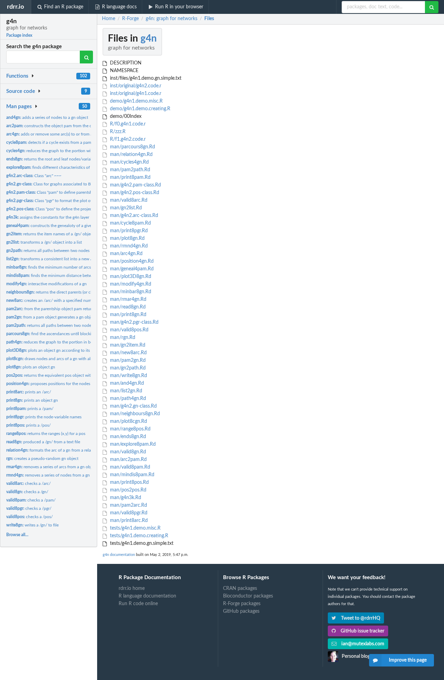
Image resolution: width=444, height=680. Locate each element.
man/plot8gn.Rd (127, 238)
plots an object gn (30, 367)
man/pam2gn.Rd (127, 360)
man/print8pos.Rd (129, 482)
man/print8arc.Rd (128, 520)
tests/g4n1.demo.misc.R (135, 528)
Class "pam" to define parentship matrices (59, 192)
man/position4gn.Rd (131, 261)
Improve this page (408, 660)
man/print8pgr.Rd (128, 230)
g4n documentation (119, 555)
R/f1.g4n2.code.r (127, 139)
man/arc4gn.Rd (126, 253)
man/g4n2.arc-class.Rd (133, 215)
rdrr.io (15, 7)
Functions (17, 76)
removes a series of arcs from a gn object (51, 467)
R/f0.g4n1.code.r (127, 124)
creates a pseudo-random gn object (42, 458)
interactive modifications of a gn (46, 284)
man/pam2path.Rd (129, 169)
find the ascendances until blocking (51, 334)
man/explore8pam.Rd (132, 444)
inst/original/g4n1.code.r (135, 93)
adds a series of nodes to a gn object (47, 117)
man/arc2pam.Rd (128, 459)
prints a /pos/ (28, 425)
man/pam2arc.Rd (128, 505)
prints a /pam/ (29, 409)
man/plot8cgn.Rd (128, 421)
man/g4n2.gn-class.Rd (133, 406)
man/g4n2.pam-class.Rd (135, 185)
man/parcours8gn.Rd (132, 147)
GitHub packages (241, 611)
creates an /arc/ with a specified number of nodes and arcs (68, 300)
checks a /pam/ (31, 500)
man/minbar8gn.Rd (130, 291)
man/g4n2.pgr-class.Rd (134, 322)
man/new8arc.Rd (128, 352)
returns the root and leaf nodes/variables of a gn (58, 159)
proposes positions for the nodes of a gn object (61, 384)
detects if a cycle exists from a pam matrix (55, 142)
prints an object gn (32, 400)
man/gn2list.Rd (125, 208)
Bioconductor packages (248, 596)
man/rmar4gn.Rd (127, 299)
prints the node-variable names (44, 417)
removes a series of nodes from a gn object (54, 475)
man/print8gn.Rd (127, 314)
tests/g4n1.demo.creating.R (138, 535)
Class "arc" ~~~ (33, 176)
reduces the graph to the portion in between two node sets (68, 342)
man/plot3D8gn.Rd (130, 276)
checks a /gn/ (27, 492)
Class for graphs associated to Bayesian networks (64, 184)
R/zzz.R (117, 131)
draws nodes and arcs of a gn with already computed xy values (72, 359)
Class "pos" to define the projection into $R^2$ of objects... (74, 209)
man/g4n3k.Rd (125, 497)
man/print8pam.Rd (130, 177)
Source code (20, 91)
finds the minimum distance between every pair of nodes (70, 275)
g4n (148, 38)
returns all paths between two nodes (47, 251)
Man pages (19, 106)
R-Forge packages (242, 603)
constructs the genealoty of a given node (55, 226)
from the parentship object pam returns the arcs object (64, 309)
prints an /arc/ (28, 392)
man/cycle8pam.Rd (130, 223)
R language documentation (147, 596)
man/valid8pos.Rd (128, 330)
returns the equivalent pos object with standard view (62, 375)
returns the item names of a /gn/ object (50, 234)
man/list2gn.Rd (125, 391)
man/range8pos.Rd (130, 429)
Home (108, 18)
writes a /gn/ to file (32, 525)
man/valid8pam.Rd (129, 467)
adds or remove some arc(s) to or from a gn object (58, 134)
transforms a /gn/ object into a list (44, 242)
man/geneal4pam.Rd (131, 269)
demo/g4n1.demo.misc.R (136, 101)
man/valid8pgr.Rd (128, 513)
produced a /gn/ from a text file (43, 442)
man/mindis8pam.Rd (131, 474)
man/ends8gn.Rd (127, 436)
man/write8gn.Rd (128, 375)
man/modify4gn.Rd (130, 284)
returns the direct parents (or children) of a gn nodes (68, 292)
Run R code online (138, 603)
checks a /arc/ (28, 483)
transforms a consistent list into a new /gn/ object (58, 259)
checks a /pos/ (29, 517)
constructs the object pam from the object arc (57, 126)
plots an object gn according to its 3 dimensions (60, 350)
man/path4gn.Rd (127, 398)
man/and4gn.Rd (126, 383)
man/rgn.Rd (122, 337)
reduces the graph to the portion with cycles (56, 151)
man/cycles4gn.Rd (129, 162)
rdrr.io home (132, 588)
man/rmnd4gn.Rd (128, 246)
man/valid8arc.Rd (128, 200)
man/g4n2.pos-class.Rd (134, 192)
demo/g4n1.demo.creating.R (139, 108)
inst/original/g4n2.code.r (135, 86)
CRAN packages (240, 588)
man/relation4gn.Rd (131, 154)
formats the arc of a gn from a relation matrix (58, 450)
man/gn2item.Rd (127, 345)
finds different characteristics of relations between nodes (70, 167)
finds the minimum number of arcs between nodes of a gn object (76, 267)
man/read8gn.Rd (127, 307)
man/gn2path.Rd (127, 368)
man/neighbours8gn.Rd (134, 413)
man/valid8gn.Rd (127, 452)
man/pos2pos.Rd (127, 490)
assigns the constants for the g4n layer (47, 217)
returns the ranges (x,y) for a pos (45, 433)
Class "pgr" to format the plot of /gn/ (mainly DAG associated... (77, 201)
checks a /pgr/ (28, 508)
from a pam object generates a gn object (51, 317)
